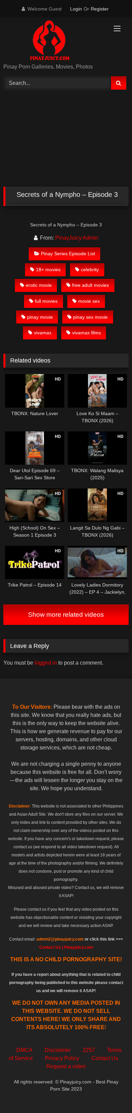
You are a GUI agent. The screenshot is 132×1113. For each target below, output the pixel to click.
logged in (46, 663)
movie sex (89, 301)
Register (100, 9)
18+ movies (48, 269)
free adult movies (90, 285)
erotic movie (39, 285)
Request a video (66, 1066)
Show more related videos (66, 614)
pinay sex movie (90, 317)
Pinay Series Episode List (68, 253)
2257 (89, 1050)
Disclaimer (57, 1050)
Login (76, 9)
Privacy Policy (62, 1058)
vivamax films (86, 332)
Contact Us (104, 1058)
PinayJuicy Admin (76, 238)
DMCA (24, 1050)
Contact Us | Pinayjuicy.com (66, 947)
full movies (46, 301)
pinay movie (40, 317)
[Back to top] (111, 1092)
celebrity (90, 269)
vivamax (42, 332)
